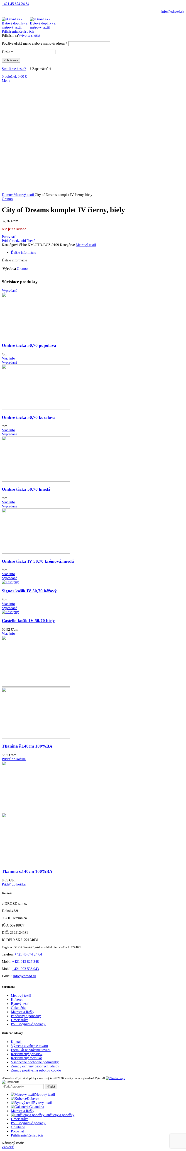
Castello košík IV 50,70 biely (28, 620)
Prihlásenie (11, 60)
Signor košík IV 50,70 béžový (29, 591)
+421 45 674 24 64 (15, 4)
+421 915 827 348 (25, 961)
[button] (14, 759)
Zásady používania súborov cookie (36, 1070)
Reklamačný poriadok (26, 1054)
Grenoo (7, 199)
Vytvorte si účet (29, 35)
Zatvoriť (8, 1147)
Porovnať (17, 1131)
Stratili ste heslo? (14, 69)
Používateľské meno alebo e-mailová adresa (34, 43)
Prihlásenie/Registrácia (27, 1135)
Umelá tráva (19, 1020)
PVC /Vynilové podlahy (28, 1024)
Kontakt (16, 1042)
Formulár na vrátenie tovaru (31, 1050)
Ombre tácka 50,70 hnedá (26, 489)
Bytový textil (20, 1004)
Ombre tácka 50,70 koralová (29, 417)
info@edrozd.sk (172, 11)
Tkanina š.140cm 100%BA (27, 746)
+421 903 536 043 (25, 969)
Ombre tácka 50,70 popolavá (29, 345)
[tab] (97, 253)
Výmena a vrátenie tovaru (29, 1046)
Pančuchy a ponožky (26, 1016)
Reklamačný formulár (26, 1058)
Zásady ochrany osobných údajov (35, 1066)
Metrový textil (24, 195)
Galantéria (18, 1008)
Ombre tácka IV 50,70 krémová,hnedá (38, 561)
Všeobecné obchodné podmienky (35, 1062)
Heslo (7, 52)
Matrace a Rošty (22, 1012)
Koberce (17, 999)
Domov (8, 195)
